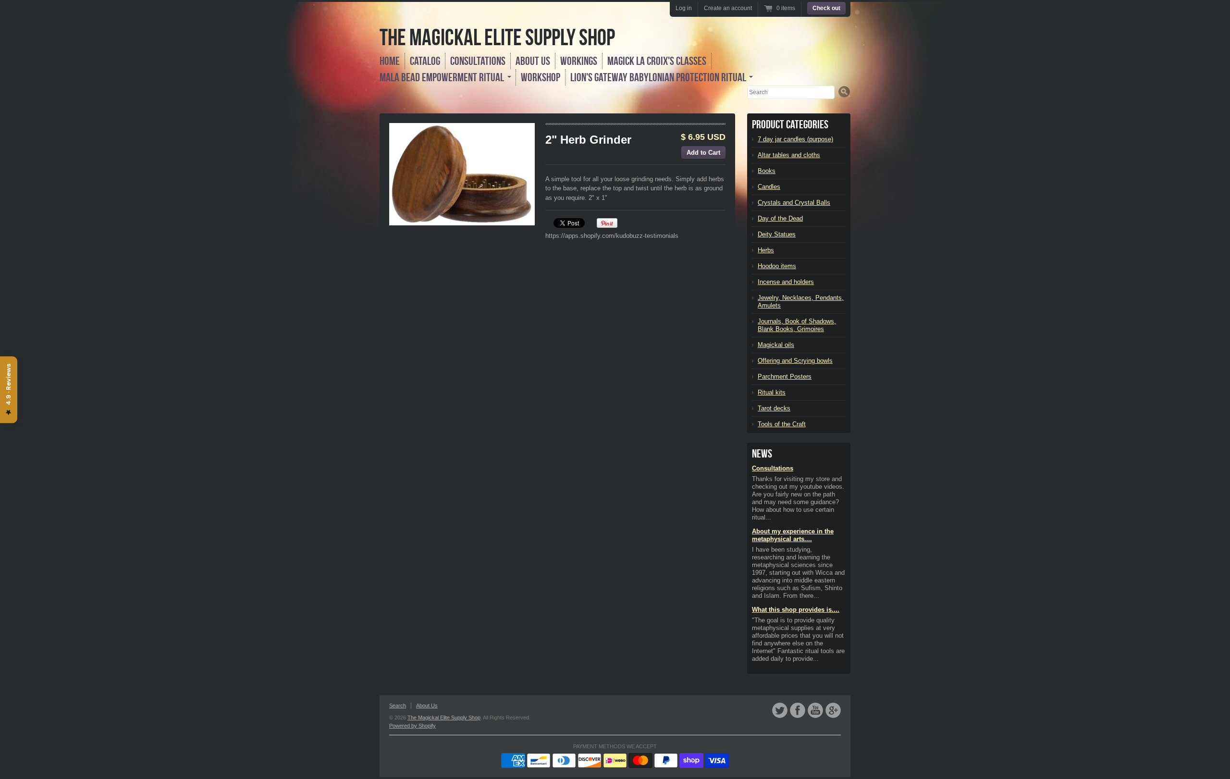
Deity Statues (777, 234)
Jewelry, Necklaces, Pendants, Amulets (801, 301)
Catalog (425, 61)
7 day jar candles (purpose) (795, 139)
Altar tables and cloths (789, 155)
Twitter (779, 710)
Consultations (477, 61)
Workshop (540, 77)
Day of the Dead (780, 218)
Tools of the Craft (782, 424)
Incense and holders (786, 281)
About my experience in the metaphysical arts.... (793, 535)
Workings (578, 61)
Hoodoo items (777, 266)
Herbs (766, 250)
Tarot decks (774, 408)
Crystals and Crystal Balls (794, 202)
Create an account (728, 8)
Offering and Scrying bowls (795, 360)
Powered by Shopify (412, 726)
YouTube (815, 710)
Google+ (833, 710)
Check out (826, 8)
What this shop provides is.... (795, 609)
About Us (533, 61)
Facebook (797, 710)
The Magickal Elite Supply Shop (497, 37)
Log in (684, 8)
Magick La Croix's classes (656, 61)
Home (390, 61)
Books (766, 170)
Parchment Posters (785, 376)
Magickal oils (776, 344)
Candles (769, 186)
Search (397, 705)
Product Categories (790, 124)
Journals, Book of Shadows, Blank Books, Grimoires (797, 325)
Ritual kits (772, 392)
